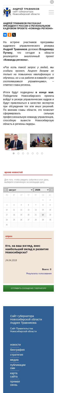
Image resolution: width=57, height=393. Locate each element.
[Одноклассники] (9, 35)
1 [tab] (14, 153)
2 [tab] (19, 153)
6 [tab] (38, 153)
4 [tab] (28, 153)
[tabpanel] (15, 142)
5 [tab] (33, 153)
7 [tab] (42, 153)
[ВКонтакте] (5, 35)
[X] (14, 35)
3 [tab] (23, 153)
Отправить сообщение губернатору (28, 288)
